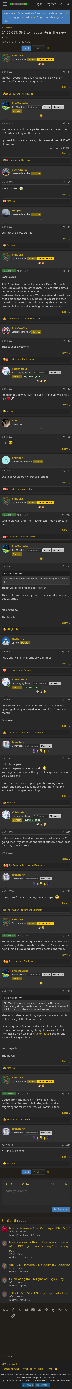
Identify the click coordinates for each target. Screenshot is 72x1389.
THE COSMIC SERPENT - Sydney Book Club (38, 1293)
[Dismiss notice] (66, 13)
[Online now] (8, 374)
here (33, 17)
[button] (5, 1184)
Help (40, 1368)
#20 (68, 1145)
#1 (69, 71)
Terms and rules (10, 1368)
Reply (67, 87)
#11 (68, 566)
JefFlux (12, 1253)
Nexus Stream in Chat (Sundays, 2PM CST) (38, 1228)
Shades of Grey (13, 1363)
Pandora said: (11, 573)
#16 (68, 891)
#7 (69, 388)
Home (49, 1368)
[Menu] (5, 4)
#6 (69, 340)
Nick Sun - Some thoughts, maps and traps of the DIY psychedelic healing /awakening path (38, 1246)
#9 (69, 470)
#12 (68, 651)
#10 (68, 514)
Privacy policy (28, 1368)
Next (36, 48)
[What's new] (60, 4)
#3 (69, 182)
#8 (69, 436)
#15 (68, 832)
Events (23, 1231)
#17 (68, 935)
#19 (68, 1093)
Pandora (9, 42)
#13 (68, 699)
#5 (69, 270)
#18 (68, 990)
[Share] (64, 72)
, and (24, 732)
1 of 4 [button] (26, 48)
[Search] (67, 4)
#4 (69, 226)
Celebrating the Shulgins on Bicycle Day (36, 1279)
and (21, 93)
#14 (68, 758)
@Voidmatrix (41, 1033)
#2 (69, 123)
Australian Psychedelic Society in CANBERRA (39, 1265)
